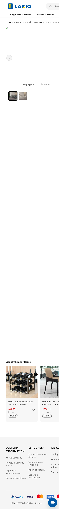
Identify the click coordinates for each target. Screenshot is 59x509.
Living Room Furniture (38, 22)
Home (10, 22)
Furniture (20, 22)
